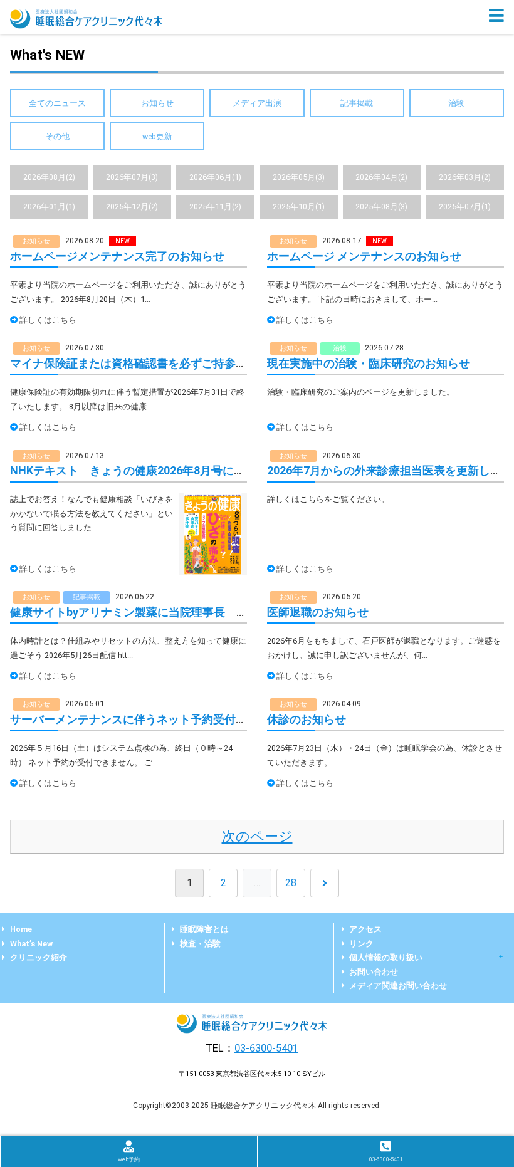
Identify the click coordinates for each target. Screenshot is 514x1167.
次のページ (257, 836)
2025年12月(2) (132, 206)
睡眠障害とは (204, 929)
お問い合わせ (373, 971)
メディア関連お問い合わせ (398, 985)
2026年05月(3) (299, 177)
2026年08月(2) (49, 177)
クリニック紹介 (38, 957)
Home (21, 929)
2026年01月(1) (49, 206)
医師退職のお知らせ (318, 612)
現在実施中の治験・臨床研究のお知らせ (368, 363)
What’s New (31, 943)
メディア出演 (257, 103)
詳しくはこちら (47, 320)
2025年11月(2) (215, 206)
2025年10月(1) (299, 206)
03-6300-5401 (266, 1048)
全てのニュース (57, 103)
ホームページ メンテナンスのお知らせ (364, 256)
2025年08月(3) (381, 206)
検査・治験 (200, 943)
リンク (361, 943)
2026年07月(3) (132, 177)
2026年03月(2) (465, 177)
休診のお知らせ (306, 719)
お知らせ (157, 103)
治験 (456, 103)
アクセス (365, 929)
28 (290, 883)
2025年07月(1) (465, 206)
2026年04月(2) (381, 177)
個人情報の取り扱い (385, 957)
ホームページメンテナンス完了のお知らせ (117, 256)
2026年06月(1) (215, 177)
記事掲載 (356, 103)
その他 (57, 136)
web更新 (157, 136)
